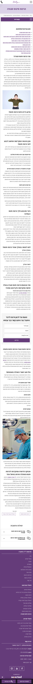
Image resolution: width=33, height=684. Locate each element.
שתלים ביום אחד (27, 603)
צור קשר (29, 580)
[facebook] (22, 668)
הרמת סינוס (28, 595)
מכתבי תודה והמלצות (26, 570)
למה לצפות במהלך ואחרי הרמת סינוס (21, 41)
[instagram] (12, 668)
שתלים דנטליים (27, 606)
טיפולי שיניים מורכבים (26, 626)
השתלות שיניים (27, 589)
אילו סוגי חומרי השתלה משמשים (22, 49)
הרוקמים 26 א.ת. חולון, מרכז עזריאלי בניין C (17, 649)
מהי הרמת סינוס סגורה (25, 32)
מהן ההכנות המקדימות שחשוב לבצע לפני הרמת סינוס (17, 36)
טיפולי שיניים (28, 559)
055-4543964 (24, 652)
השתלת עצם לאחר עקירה (9, 514)
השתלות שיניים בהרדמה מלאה (23, 592)
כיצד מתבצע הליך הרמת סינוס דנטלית (21, 38)
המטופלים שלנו (27, 567)
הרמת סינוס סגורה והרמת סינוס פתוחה (21, 47)
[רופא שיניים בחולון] (16, 2)
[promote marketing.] (16, 677)
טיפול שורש (28, 634)
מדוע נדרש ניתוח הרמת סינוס (23, 34)
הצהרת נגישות (27, 578)
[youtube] (17, 668)
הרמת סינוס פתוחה (25, 514)
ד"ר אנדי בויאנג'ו (12, 477)
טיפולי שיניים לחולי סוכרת (25, 628)
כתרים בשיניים (27, 637)
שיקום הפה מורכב (26, 631)
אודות (30, 561)
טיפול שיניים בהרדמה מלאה (24, 623)
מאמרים (29, 564)
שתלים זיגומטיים (27, 608)
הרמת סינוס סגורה (26, 614)
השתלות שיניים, (23, 293)
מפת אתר (28, 572)
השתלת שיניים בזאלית (25, 598)
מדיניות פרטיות (27, 575)
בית (30, 556)
